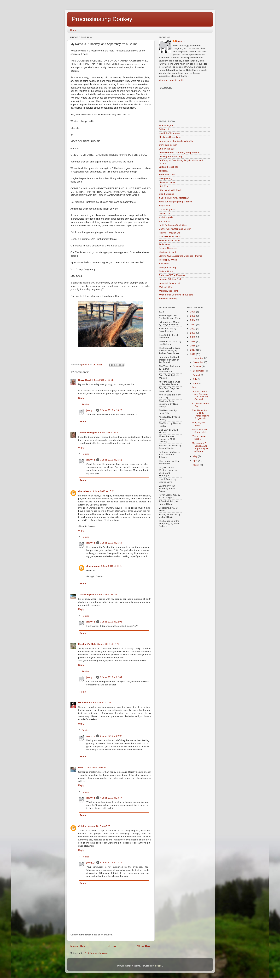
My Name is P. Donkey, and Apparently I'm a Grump (200, 447)
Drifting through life (168, 167)
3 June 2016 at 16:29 (106, 594)
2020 (193, 337)
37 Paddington (166, 125)
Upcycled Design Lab (169, 283)
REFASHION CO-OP (169, 240)
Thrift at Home (166, 271)
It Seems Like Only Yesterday (174, 198)
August (197, 375)
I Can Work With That (170, 190)
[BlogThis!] (113, 365)
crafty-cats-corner (168, 145)
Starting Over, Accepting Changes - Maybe (180, 256)
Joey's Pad (164, 205)
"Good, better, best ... (199, 437)
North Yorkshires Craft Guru (173, 225)
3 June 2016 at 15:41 (103, 491)
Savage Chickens (167, 248)
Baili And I (164, 129)
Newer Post (78, 946)
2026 (193, 312)
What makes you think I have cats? (176, 295)
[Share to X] (116, 365)
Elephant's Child (87, 644)
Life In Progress (167, 209)
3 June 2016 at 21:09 (100, 702)
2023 (193, 324)
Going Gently (165, 178)
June (195, 383)
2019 (193, 341)
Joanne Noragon (87, 432)
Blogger (158, 966)
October (197, 366)
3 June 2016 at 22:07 (111, 736)
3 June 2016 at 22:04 (111, 677)
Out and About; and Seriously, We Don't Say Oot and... (200, 395)
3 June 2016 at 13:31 (109, 432)
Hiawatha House (167, 182)
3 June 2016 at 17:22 (108, 644)
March (196, 465)
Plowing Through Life (169, 233)
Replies (85, 404)
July (195, 379)
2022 (193, 329)
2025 (193, 316)
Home (73, 30)
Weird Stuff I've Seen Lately (200, 430)
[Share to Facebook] (119, 365)
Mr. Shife (83, 702)
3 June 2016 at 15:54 (111, 543)
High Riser (164, 186)
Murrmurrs (164, 221)
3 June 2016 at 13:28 (111, 410)
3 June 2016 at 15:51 (111, 460)
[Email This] (110, 365)
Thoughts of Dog (167, 267)
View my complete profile (171, 80)
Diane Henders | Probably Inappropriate (179, 152)
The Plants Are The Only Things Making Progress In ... (201, 414)
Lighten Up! (164, 213)
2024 (193, 320)
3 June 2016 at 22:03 (111, 622)
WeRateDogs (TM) (168, 291)
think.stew (164, 263)
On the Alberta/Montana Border (175, 229)
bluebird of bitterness (169, 133)
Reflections (164, 244)
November (198, 362)
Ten (194, 387)
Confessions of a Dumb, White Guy (177, 141)
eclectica (163, 171)
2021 (193, 333)
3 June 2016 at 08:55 (103, 380)
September (199, 371)
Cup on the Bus (167, 149)
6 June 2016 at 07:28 (99, 826)
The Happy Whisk (168, 260)
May (195, 456)
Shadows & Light (167, 252)
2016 (193, 354)
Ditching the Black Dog (170, 156)
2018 (193, 346)
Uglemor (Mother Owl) (170, 279)
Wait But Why (165, 287)
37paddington (86, 594)
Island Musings (166, 194)
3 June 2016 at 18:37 (111, 566)
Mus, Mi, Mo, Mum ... (198, 423)
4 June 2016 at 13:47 (111, 798)
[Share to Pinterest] (122, 365)
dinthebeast (85, 491)
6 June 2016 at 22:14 (111, 862)
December (198, 358)
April (195, 460)
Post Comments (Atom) (96, 953)
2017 (193, 350)
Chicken (82, 826)
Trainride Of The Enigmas (172, 275)
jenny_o (90, 410)
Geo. (80, 767)
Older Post (144, 946)
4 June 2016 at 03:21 (95, 767)
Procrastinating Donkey (102, 19)
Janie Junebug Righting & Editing (175, 201)
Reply (81, 398)
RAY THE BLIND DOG (170, 236)
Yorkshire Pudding (168, 298)
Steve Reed (84, 380)
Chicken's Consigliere (170, 137)
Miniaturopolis (166, 217)
